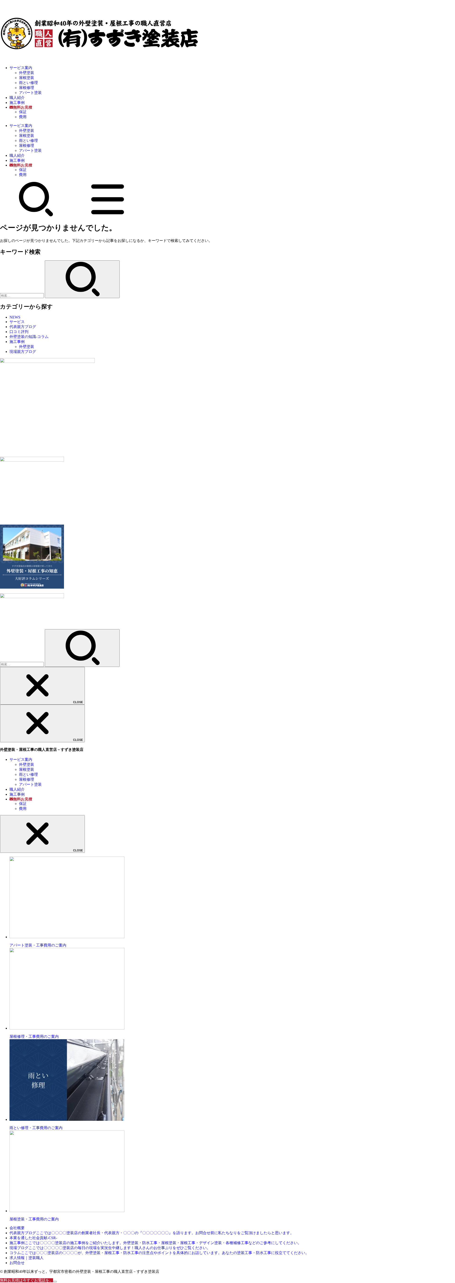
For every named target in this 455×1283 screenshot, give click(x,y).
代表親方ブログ (22, 327)
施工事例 (17, 103)
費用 (23, 117)
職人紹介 (17, 98)
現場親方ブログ (22, 352)
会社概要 (17, 1228)
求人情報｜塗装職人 (26, 1258)
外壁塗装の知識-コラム (29, 337)
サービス (17, 322)
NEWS (14, 317)
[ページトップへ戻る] (55, 1281)
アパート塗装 (30, 93)
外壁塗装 (26, 73)
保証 (23, 112)
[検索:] (22, 295)
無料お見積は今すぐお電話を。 (26, 1280)
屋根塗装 (26, 78)
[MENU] (107, 215)
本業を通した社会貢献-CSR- (33, 1238)
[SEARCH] (36, 215)
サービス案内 (20, 68)
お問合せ (17, 1263)
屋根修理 (26, 88)
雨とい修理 (28, 83)
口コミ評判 (18, 332)
